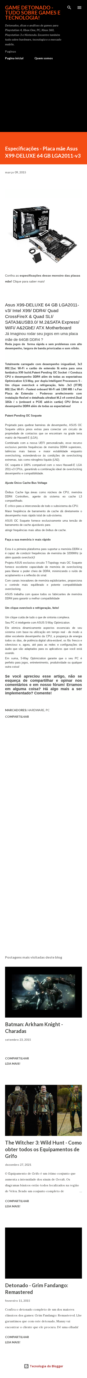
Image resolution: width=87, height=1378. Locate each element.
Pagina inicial (14, 58)
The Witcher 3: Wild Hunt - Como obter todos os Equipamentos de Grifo (43, 1149)
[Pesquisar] (69, 7)
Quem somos (43, 58)
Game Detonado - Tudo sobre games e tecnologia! (32, 12)
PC (48, 710)
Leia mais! (12, 1063)
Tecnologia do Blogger (46, 1366)
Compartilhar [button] (17, 716)
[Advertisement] (43, 94)
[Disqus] (43, 779)
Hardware (36, 710)
